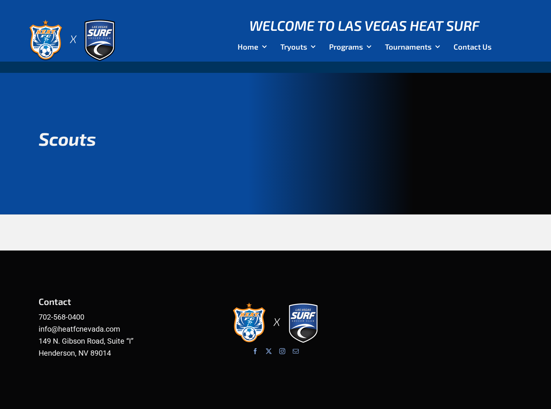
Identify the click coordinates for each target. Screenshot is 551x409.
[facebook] (255, 351)
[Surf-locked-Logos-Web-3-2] (72, 18)
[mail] (296, 351)
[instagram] (282, 351)
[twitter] (269, 351)
